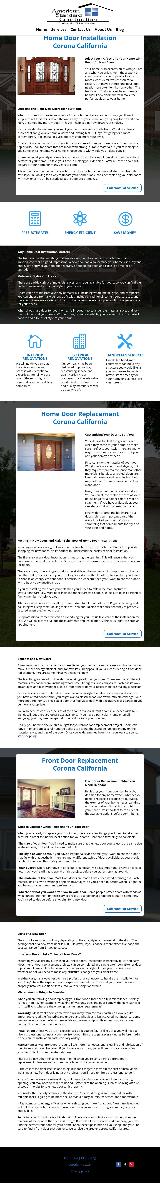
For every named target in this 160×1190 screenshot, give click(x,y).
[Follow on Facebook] (118, 1164)
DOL (84, 1158)
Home (41, 30)
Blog (120, 30)
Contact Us (80, 30)
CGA (75, 1158)
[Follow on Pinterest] (131, 1164)
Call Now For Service (122, 188)
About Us (103, 30)
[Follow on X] (125, 1164)
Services (58, 30)
